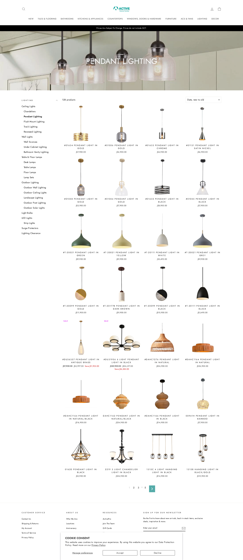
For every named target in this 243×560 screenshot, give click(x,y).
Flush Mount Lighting (34, 121)
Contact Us (26, 518)
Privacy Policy (99, 545)
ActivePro (107, 518)
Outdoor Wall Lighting (35, 187)
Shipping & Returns (30, 523)
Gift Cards (107, 528)
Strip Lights (29, 223)
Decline (157, 553)
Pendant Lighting (33, 116)
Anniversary (71, 528)
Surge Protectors (30, 228)
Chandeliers (29, 111)
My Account (27, 528)
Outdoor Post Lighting (35, 202)
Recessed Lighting (33, 131)
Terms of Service (29, 532)
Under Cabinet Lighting (35, 147)
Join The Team (109, 523)
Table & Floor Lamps (32, 157)
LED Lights (27, 218)
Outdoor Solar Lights (34, 207)
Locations (70, 523)
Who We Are (71, 518)
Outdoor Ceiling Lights (35, 192)
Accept (119, 553)
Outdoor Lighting (30, 182)
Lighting (27, 100)
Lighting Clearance (31, 233)
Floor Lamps (30, 172)
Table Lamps (30, 167)
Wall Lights (27, 136)
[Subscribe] (183, 528)
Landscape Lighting (33, 197)
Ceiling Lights (28, 106)
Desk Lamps (29, 162)
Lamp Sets (29, 177)
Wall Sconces (30, 141)
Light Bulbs (27, 213)
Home (120, 54)
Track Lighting (31, 126)
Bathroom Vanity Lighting (36, 152)
